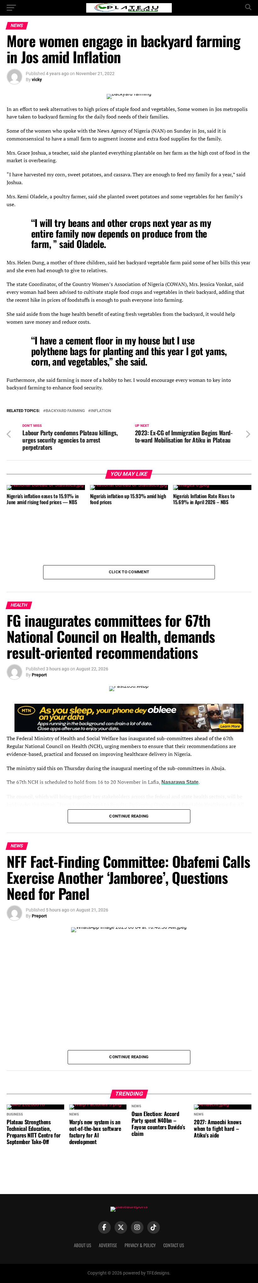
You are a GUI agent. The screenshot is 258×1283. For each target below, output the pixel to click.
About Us (82, 1245)
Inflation (101, 411)
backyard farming (65, 411)
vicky (37, 79)
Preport (39, 674)
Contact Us (173, 1245)
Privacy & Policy (140, 1245)
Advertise (108, 1245)
